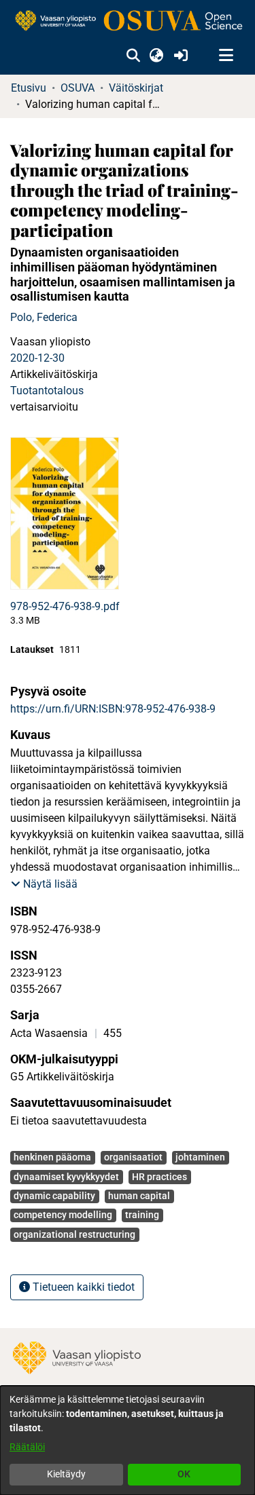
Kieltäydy (66, 1474)
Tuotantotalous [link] (47, 390)
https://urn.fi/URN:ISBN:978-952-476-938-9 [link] (113, 708)
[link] (127, 21)
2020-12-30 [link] (37, 358)
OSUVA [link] (78, 87)
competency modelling (63, 1214)
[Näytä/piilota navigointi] (226, 56)
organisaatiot (133, 1157)
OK (183, 1474)
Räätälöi (27, 1446)
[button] (132, 56)
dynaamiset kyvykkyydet (66, 1176)
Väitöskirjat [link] (136, 87)
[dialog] (127, 1440)
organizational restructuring (74, 1234)
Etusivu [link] (28, 87)
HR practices (159, 1176)
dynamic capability (54, 1195)
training (142, 1214)
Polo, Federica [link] (44, 317)
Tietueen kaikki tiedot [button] (82, 1287)
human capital (139, 1195)
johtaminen (200, 1157)
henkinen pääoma (52, 1157)
